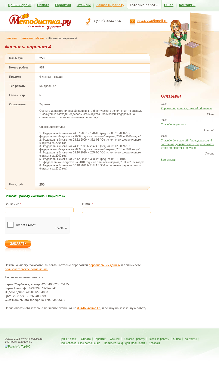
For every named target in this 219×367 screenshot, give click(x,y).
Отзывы (84, 5)
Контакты (187, 5)
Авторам (154, 343)
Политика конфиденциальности (124, 343)
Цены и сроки (19, 5)
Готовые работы (144, 5)
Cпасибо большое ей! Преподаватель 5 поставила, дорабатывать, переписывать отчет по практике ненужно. (187, 144)
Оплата (43, 5)
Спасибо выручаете (173, 124)
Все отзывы (168, 159)
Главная (11, 38)
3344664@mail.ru (152, 21)
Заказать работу (110, 5)
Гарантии (63, 5)
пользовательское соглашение (26, 269)
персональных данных (104, 265)
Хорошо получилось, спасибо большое (186, 108)
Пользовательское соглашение (80, 343)
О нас (168, 5)
